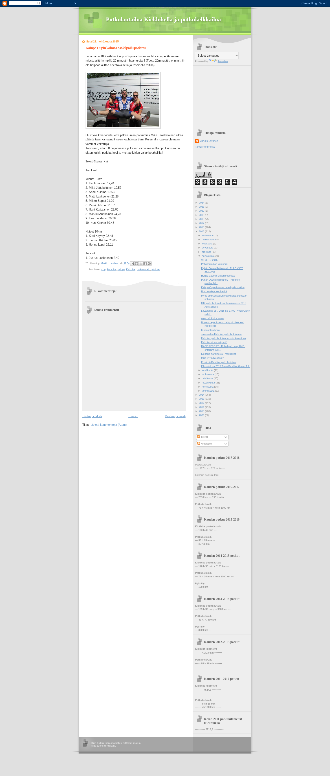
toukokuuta (208, 374)
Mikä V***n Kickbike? (212, 358)
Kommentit (206, 443)
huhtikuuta (208, 378)
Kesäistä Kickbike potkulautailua (218, 362)
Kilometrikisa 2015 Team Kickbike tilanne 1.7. (225, 366)
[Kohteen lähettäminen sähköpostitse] (132, 263)
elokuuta (207, 252)
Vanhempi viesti (175, 416)
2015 (202, 231)
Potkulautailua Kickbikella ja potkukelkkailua (163, 19)
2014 (202, 394)
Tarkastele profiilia (205, 146)
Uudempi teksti (92, 416)
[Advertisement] (223, 94)
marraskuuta (209, 239)
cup (103, 269)
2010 (202, 411)
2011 (202, 407)
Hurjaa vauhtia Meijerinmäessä (218, 275)
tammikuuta (208, 390)
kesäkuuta (208, 370)
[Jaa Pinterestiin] (149, 263)
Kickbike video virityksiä (214, 342)
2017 (202, 223)
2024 (202, 202)
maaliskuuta (209, 382)
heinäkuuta (208, 256)
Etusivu (133, 416)
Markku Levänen (209, 141)
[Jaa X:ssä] (141, 263)
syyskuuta (208, 247)
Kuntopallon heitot (210, 330)
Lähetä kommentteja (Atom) (108, 424)
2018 (202, 219)
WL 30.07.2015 (209, 260)
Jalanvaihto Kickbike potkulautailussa (221, 334)
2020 (202, 210)
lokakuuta (207, 243)
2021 (202, 206)
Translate (223, 61)
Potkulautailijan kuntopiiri (214, 264)
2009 (202, 415)
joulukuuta (207, 235)
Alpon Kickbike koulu (212, 318)
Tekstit (204, 437)
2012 (202, 403)
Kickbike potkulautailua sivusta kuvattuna (223, 338)
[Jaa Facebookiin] (145, 263)
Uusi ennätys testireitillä (214, 291)
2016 (202, 227)
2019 (202, 215)
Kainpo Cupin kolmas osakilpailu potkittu (222, 287)
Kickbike (130, 269)
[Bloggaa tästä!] (136, 263)
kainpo (121, 269)
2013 (202, 398)
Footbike (111, 269)
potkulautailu (143, 269)
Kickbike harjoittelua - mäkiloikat (218, 354)
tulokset (156, 269)
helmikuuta (208, 386)
